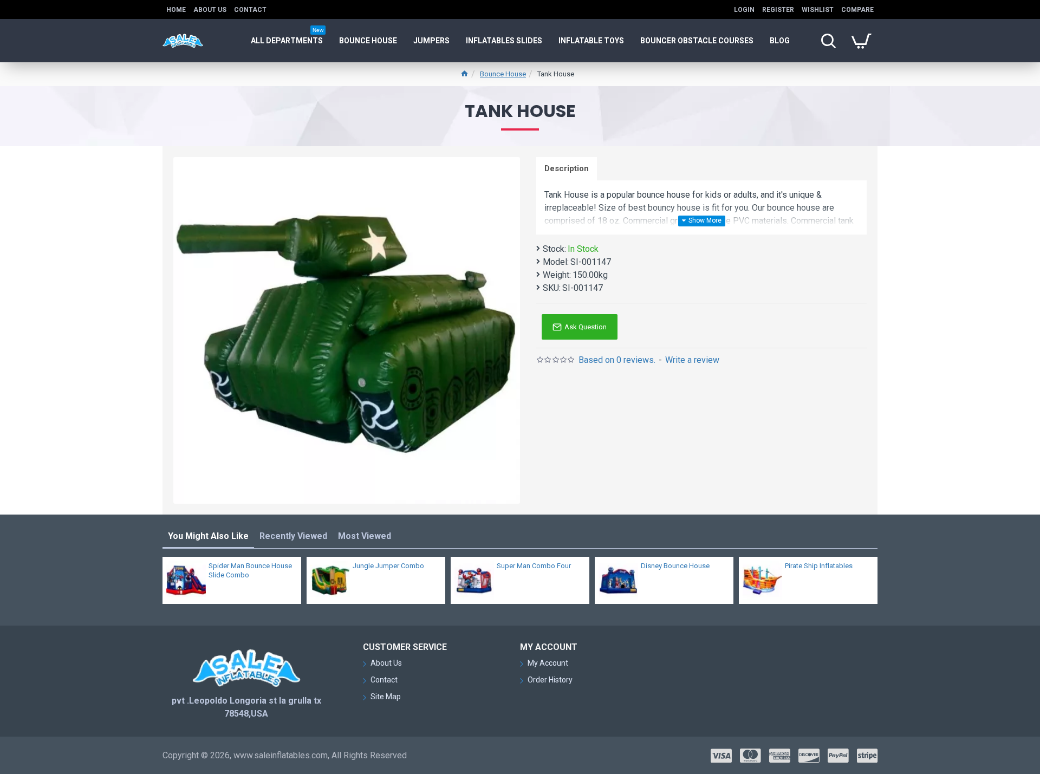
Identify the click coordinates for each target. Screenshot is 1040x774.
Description (566, 168)
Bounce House (503, 74)
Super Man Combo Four (534, 566)
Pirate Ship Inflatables (819, 566)
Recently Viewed (293, 536)
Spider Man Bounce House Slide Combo (250, 570)
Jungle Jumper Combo (388, 566)
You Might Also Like (208, 536)
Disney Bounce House (675, 566)
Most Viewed (364, 536)
